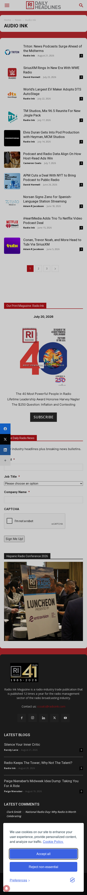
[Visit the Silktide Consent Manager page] (72, 880)
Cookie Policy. (53, 841)
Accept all (43, 853)
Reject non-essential (43, 866)
